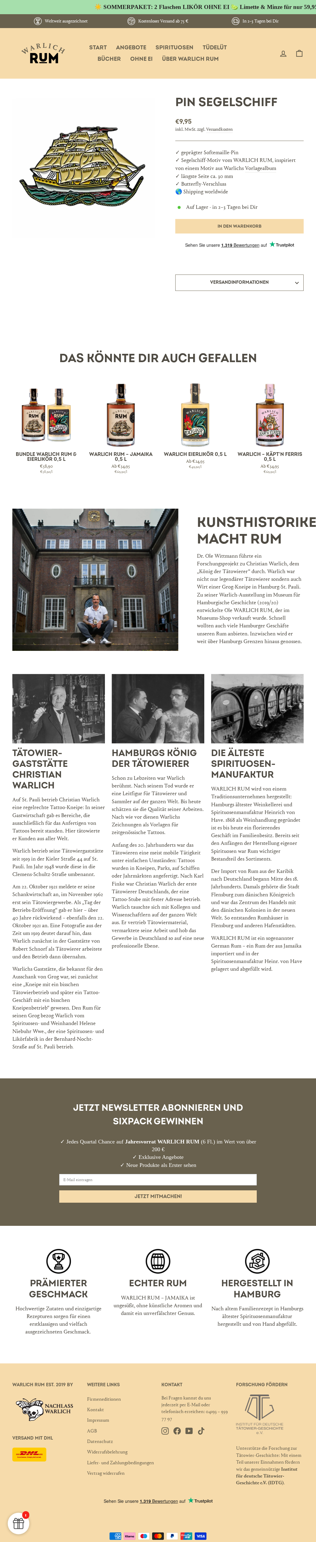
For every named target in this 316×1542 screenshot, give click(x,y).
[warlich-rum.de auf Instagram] (165, 1431)
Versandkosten (219, 129)
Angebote (131, 47)
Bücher (109, 59)
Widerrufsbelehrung (107, 1452)
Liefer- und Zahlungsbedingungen (120, 1463)
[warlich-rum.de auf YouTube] (189, 1431)
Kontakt (95, 1409)
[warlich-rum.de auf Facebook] (177, 1431)
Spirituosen (174, 47)
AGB (92, 1431)
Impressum (98, 1420)
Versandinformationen (239, 282)
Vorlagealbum (260, 168)
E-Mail (193, 1405)
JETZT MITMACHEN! (158, 1196)
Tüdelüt (215, 47)
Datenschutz (100, 1441)
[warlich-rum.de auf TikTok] (201, 1431)
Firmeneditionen (104, 1399)
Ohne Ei (141, 59)
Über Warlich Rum (190, 59)
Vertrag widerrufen (106, 1473)
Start (98, 47)
